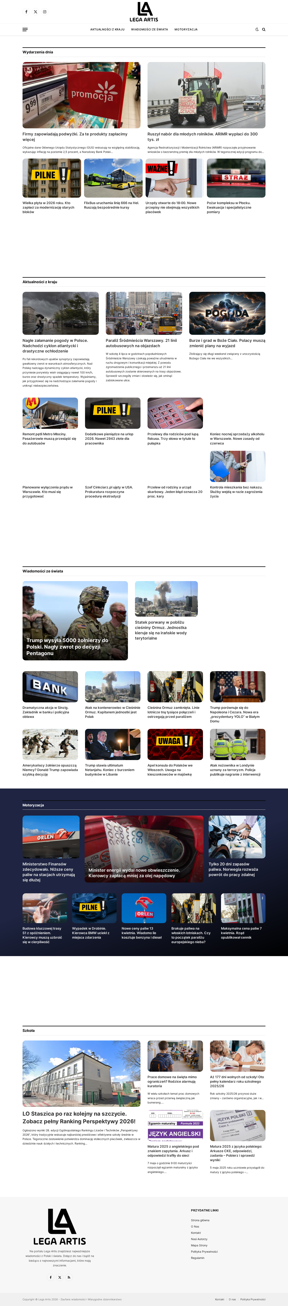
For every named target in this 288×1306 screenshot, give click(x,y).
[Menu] (25, 29)
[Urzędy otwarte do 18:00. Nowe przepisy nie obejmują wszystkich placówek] (175, 178)
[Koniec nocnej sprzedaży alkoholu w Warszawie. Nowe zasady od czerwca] (237, 413)
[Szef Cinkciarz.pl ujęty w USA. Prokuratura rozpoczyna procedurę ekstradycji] (112, 466)
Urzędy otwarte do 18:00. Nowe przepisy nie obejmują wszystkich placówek (172, 207)
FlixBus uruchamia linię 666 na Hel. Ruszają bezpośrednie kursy (111, 205)
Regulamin (197, 1257)
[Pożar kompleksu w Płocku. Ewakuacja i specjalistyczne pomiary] (236, 178)
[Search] (263, 29)
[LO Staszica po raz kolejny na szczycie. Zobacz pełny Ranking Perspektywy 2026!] (81, 1073)
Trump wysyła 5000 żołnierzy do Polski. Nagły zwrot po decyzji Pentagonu (67, 646)
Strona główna (200, 1220)
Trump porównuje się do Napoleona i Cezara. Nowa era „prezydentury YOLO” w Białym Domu (235, 714)
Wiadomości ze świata (149, 29)
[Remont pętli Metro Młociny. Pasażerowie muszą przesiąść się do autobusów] (50, 413)
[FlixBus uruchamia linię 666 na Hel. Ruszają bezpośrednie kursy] (113, 178)
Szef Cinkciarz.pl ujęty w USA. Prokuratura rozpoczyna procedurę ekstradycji (109, 491)
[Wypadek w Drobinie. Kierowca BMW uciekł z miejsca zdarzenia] (94, 908)
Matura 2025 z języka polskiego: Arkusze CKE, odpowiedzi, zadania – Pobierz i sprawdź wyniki (236, 1153)
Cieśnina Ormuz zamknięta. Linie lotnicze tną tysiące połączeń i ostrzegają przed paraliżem (173, 712)
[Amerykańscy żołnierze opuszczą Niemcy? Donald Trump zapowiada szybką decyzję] (50, 744)
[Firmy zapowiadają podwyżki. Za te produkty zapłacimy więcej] (81, 95)
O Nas (195, 1226)
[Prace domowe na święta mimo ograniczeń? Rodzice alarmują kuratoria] (175, 1056)
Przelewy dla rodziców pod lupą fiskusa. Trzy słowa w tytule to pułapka (173, 438)
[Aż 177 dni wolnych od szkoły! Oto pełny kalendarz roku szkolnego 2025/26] (237, 1056)
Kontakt (196, 1232)
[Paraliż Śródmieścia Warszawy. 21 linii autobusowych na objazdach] (144, 313)
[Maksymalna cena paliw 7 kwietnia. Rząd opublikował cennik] (243, 908)
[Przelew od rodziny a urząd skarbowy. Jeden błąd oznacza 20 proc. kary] (175, 466)
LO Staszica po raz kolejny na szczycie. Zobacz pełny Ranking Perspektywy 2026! (79, 1117)
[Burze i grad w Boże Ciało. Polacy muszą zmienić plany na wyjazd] (227, 313)
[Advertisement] (140, 245)
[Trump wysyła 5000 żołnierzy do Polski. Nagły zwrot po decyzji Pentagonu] (75, 620)
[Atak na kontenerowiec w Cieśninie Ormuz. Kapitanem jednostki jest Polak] (112, 686)
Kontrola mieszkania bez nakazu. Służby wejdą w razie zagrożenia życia (236, 491)
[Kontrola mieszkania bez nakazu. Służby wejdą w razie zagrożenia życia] (237, 466)
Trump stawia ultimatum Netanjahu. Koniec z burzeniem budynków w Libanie (109, 769)
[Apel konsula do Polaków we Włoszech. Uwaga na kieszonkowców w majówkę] (175, 744)
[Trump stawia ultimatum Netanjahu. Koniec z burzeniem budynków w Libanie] (112, 744)
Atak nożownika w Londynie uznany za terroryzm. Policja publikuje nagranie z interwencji (235, 769)
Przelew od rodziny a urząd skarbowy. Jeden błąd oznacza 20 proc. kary (175, 491)
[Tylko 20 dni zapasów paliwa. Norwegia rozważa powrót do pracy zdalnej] (237, 837)
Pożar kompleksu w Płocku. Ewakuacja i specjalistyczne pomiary (229, 207)
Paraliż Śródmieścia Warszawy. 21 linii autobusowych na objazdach (141, 343)
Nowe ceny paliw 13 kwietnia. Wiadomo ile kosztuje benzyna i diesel (142, 932)
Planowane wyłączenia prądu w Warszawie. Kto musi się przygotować (48, 491)
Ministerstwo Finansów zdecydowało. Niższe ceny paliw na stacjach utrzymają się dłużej (49, 872)
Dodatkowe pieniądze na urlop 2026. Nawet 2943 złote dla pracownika (109, 438)
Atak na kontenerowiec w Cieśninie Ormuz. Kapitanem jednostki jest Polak (112, 712)
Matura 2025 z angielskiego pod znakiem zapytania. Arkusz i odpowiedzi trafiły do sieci (173, 1150)
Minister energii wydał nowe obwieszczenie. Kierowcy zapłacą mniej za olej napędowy (134, 873)
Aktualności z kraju (107, 29)
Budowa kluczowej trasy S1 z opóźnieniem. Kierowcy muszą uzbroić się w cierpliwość (42, 935)
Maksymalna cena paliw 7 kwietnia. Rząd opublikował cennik (241, 932)
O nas (232, 1299)
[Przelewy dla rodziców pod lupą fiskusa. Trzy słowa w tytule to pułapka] (175, 413)
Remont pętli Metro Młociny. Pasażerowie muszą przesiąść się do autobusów (49, 438)
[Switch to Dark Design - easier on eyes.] (257, 29)
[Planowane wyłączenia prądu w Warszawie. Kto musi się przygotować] (50, 466)
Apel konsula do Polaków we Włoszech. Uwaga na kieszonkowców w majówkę (170, 769)
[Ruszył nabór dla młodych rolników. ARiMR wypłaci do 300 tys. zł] (206, 95)
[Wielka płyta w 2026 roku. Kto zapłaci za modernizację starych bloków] (52, 178)
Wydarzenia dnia (38, 52)
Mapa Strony (199, 1245)
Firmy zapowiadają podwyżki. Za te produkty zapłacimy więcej (75, 137)
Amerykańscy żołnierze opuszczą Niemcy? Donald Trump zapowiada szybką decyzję (50, 769)
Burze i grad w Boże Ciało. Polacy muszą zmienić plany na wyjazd (227, 343)
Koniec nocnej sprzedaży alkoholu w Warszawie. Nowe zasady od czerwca (237, 438)
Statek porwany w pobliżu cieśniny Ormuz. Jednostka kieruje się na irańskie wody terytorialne (161, 630)
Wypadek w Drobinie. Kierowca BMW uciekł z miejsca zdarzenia (91, 932)
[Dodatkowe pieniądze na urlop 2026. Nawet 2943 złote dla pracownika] (112, 413)
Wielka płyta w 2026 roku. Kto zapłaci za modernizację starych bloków (48, 207)
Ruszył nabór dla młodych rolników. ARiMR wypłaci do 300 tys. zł (203, 137)
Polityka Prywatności (204, 1251)
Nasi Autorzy (199, 1239)
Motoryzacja (186, 29)
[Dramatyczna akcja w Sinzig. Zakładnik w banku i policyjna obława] (50, 686)
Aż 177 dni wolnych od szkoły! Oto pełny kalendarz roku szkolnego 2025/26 (237, 1081)
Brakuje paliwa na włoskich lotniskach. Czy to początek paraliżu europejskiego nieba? (191, 935)
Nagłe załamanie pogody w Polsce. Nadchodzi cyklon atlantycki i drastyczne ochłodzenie (55, 345)
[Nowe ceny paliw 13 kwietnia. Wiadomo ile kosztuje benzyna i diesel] (144, 908)
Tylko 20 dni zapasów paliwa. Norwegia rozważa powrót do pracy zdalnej (233, 869)
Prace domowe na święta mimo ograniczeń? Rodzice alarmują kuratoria (172, 1081)
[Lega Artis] (144, 12)
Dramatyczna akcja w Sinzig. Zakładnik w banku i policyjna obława (46, 712)
